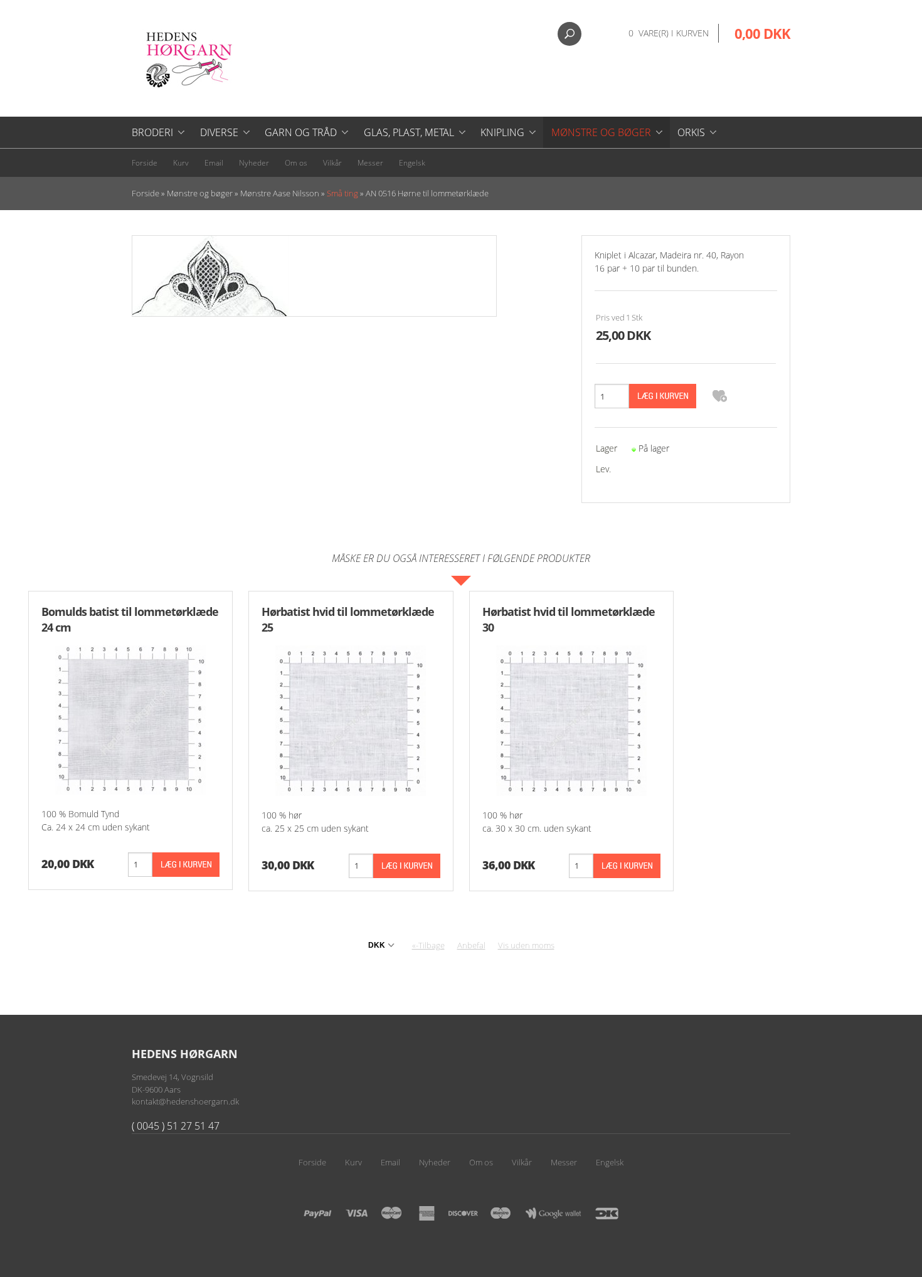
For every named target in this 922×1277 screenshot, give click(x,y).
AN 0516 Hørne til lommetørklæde (427, 193)
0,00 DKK (762, 33)
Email (213, 162)
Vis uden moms (526, 945)
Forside (144, 162)
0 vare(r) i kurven (668, 33)
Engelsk (412, 162)
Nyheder (254, 162)
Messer (370, 162)
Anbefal (471, 945)
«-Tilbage (428, 945)
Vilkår (332, 162)
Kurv (181, 162)
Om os (296, 162)
